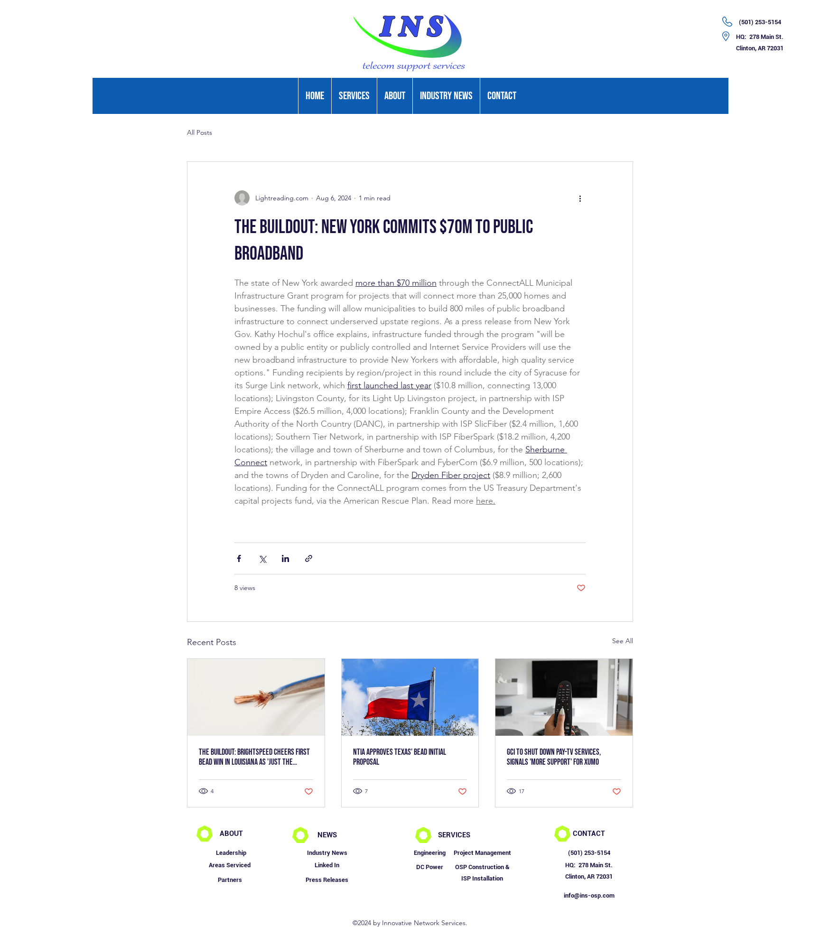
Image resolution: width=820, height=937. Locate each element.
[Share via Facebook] (238, 558)
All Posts (199, 132)
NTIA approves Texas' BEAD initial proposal (399, 757)
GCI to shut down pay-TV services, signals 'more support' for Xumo (554, 757)
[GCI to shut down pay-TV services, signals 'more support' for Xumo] (564, 697)
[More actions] (580, 198)
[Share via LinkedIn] (285, 558)
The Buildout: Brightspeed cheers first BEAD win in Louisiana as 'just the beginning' (254, 757)
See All (622, 641)
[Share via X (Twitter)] (262, 558)
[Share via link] (308, 558)
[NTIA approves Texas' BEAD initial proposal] (410, 697)
